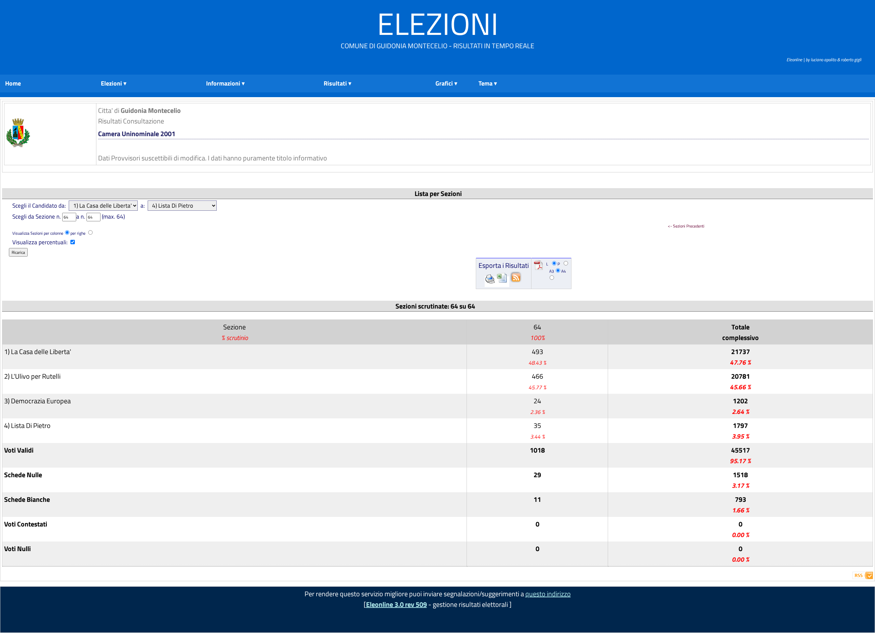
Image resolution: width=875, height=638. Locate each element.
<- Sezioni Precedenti (686, 226)
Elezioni (437, 23)
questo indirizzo (548, 593)
